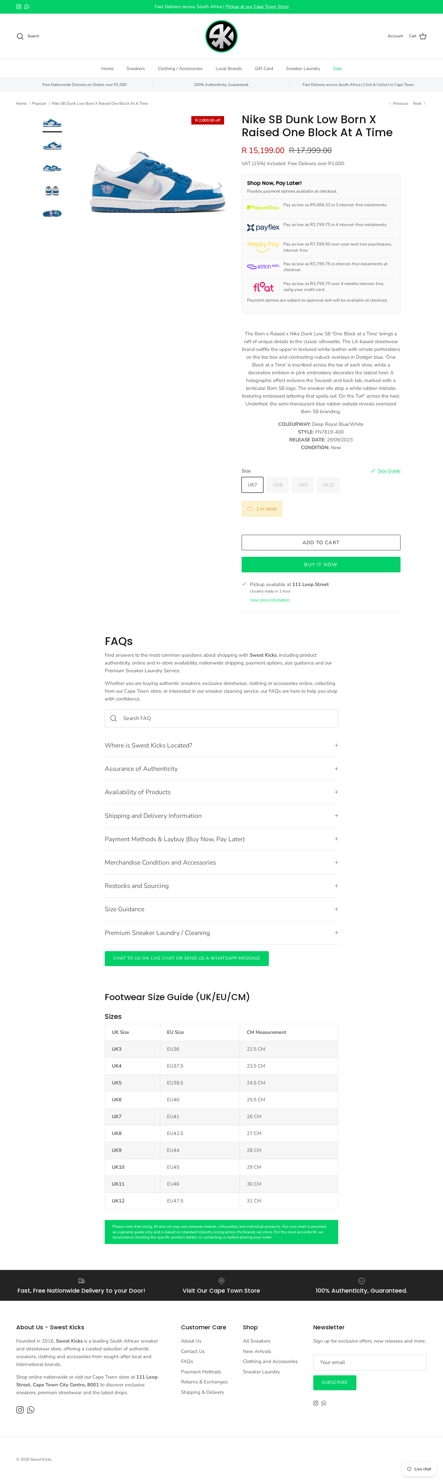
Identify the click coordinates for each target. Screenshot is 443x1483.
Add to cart (321, 542)
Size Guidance (124, 909)
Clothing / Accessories (180, 69)
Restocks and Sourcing (137, 885)
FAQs (187, 1361)
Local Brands (229, 69)
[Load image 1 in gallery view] (157, 182)
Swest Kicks (41, 1459)
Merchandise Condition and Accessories (160, 862)
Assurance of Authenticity (141, 768)
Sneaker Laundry (303, 69)
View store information (270, 600)
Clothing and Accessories (270, 1361)
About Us (191, 1341)
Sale (337, 69)
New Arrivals (257, 1351)
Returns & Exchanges (204, 1382)
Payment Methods (201, 1372)
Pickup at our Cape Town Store (257, 7)
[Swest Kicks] (221, 36)
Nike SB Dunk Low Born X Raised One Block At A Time (100, 103)
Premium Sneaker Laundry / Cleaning (157, 932)
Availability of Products (138, 792)
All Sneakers (256, 1341)
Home (107, 69)
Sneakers (135, 69)
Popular (39, 103)
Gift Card (264, 69)
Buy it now (321, 564)
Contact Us (193, 1351)
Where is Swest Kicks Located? (148, 745)
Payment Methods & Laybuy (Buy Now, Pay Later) (175, 839)
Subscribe (335, 1382)
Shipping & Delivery (202, 1392)
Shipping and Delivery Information (153, 815)
